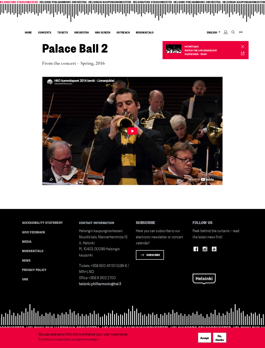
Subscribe (153, 255)
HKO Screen (102, 32)
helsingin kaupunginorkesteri (109, 2)
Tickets (62, 32)
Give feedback (33, 232)
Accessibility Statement (42, 222)
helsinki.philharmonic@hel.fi (100, 283)
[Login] (226, 36)
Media (27, 241)
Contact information (96, 222)
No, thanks (219, 338)
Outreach (123, 32)
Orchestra (81, 32)
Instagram (205, 249)
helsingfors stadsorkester (152, 2)
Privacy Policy (34, 269)
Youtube (214, 249)
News (26, 260)
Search (233, 32)
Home (28, 32)
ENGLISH (212, 32)
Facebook (196, 249)
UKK (25, 279)
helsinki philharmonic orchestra (63, 2)
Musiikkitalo (145, 32)
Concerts (44, 32)
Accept (204, 337)
